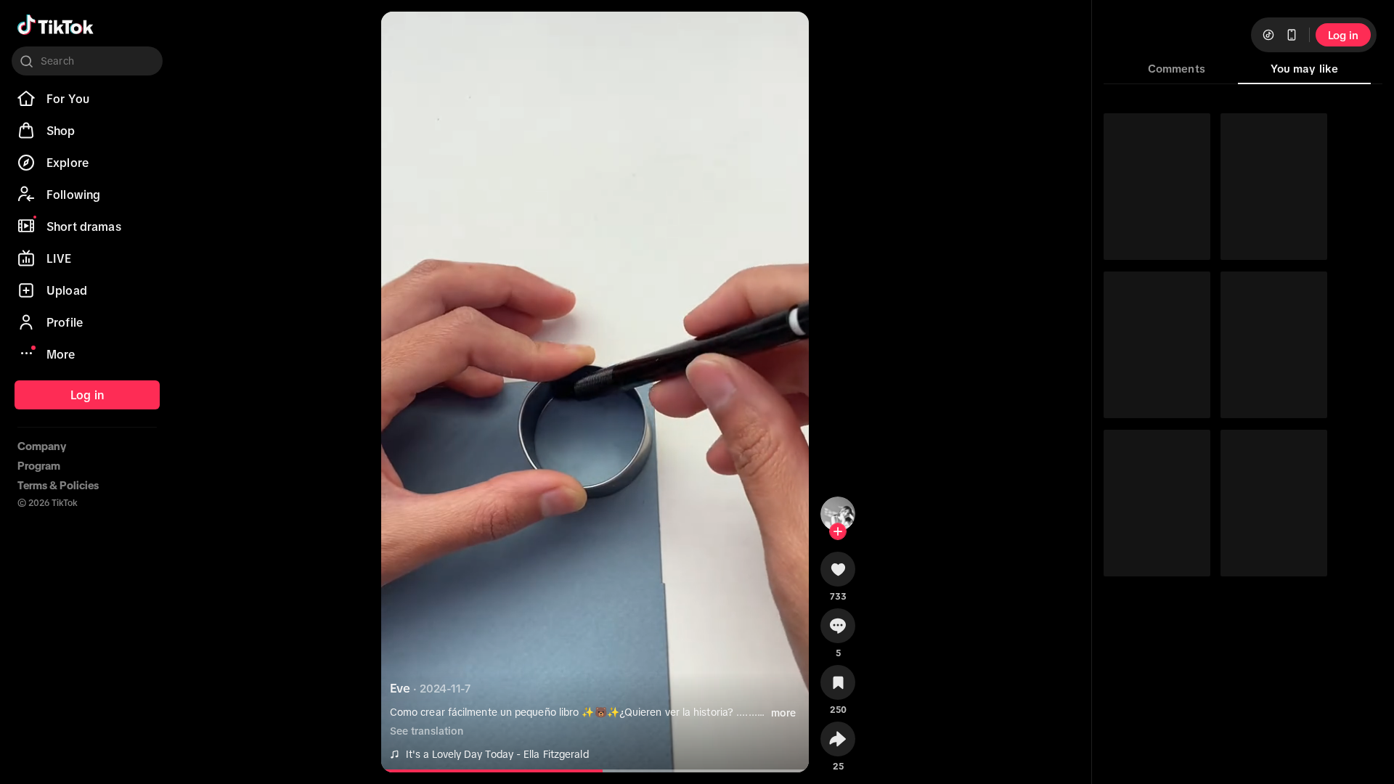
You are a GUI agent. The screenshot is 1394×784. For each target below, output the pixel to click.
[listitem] (87, 98)
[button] (837, 574)
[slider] (498, 770)
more (783, 713)
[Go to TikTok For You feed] (55, 25)
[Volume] (404, 34)
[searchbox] (87, 60)
